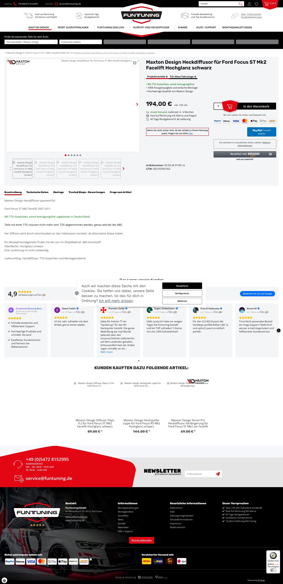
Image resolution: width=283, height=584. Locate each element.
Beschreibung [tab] (13, 192)
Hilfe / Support (206, 27)
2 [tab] (68, 155)
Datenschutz (176, 507)
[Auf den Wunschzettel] (134, 63)
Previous (11, 101)
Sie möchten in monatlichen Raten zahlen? (244, 144)
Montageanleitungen (128, 507)
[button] (249, 3)
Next (134, 101)
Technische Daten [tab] (37, 192)
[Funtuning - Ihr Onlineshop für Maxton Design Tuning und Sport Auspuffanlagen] (141, 13)
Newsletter (123, 527)
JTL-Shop (261, 580)
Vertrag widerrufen (141, 540)
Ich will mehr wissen (116, 301)
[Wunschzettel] (257, 4)
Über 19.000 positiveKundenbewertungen (251, 15)
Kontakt (122, 523)
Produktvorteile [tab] (156, 76)
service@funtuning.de (70, 3)
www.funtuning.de (74, 520)
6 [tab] (80, 155)
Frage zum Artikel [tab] (120, 192)
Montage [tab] (58, 192)
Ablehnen (182, 301)
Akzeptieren (182, 286)
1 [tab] (65, 155)
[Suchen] (241, 3)
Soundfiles (123, 515)
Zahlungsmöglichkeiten (182, 515)
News (120, 519)
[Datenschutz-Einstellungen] (4, 580)
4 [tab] (74, 155)
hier (191, 133)
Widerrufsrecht (177, 527)
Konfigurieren (182, 293)
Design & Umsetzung (125, 577)
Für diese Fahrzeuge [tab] (182, 76)
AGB (172, 511)
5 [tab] (77, 155)
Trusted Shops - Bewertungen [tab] (87, 192)
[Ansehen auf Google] (57, 310)
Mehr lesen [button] (107, 352)
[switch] (273, 570)
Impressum (175, 523)
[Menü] (278, 552)
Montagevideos (125, 511)
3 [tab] (71, 155)
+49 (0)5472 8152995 (28, 3)
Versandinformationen (181, 519)
